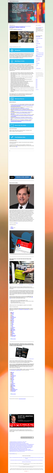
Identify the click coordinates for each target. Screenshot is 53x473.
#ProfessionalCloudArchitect (12, 444)
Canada (13, 316)
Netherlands (13, 329)
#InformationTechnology (12, 445)
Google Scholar (38, 43)
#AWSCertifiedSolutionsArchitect (21, 451)
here (16, 146)
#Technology (23, 448)
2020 (36, 84)
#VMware (29, 449)
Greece (13, 321)
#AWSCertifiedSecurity (30, 450)
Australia (13, 312)
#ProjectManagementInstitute (12, 447)
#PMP (26, 448)
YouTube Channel (38, 68)
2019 (36, 85)
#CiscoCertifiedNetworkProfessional (13, 449)
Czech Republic (14, 317)
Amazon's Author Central (39, 38)
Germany (13, 320)
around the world (26, 309)
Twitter (12, 226)
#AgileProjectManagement (14, 441)
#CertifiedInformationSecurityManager (23, 450)
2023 (36, 81)
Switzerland (13, 333)
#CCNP (25, 441)
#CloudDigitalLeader (30, 445)
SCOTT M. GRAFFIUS (12, 453)
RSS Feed (37, 89)
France (13, 319)
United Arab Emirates (14, 389)
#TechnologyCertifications (25, 443)
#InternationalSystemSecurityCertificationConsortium (15, 443)
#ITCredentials (25, 447)
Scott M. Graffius (38, 36)
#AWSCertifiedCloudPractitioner (13, 451)
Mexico (13, 328)
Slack (37, 61)
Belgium (13, 314)
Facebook (12, 227)
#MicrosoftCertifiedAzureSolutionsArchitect (22, 444)
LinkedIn (12, 228)
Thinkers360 (37, 63)
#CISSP (21, 448)
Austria (13, 313)
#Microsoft (28, 447)
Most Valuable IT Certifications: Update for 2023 (17, 27)
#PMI (30, 447)
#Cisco (22, 442)
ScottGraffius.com (19, 29)
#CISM (24, 442)
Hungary (13, 322)
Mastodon (37, 51)
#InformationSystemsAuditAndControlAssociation (21, 445)
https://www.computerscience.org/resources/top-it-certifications (20, 108)
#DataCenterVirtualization (17, 448)
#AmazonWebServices (19, 441)
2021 (36, 83)
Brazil (12, 315)
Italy (12, 325)
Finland (13, 377)
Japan (12, 326)
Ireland (13, 381)
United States (21, 309)
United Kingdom (14, 335)
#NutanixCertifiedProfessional (30, 444)
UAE (12, 334)
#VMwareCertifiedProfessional (21, 449)
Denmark (13, 376)
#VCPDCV (27, 449)
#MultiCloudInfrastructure (20, 447)
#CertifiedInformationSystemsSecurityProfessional (15, 442)
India (12, 323)
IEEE (36, 45)
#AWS (23, 441)
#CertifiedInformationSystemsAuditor (13, 450)
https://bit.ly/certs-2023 (22, 398)
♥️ (26, 471)
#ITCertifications (11, 448)
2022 (36, 82)
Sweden (13, 332)
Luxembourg (13, 327)
